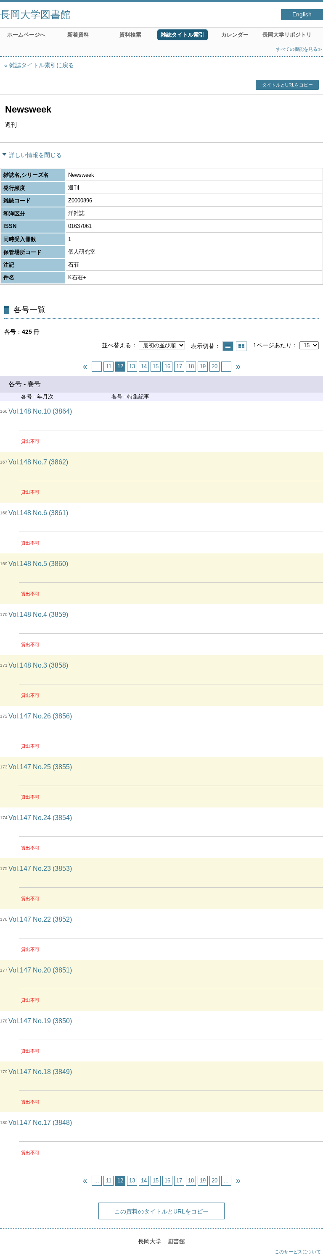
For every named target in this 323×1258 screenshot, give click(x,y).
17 (179, 366)
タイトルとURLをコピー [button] (287, 84)
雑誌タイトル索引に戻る (41, 65)
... (96, 366)
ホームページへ (26, 34)
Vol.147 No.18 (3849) (40, 1071)
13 (132, 366)
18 (191, 366)
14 (144, 366)
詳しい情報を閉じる (35, 155)
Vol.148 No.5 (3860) (38, 563)
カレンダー (235, 34)
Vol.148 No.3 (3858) (38, 665)
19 (203, 366)
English (302, 14)
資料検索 (130, 34)
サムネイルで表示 (241, 346)
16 (167, 366)
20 (214, 366)
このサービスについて (298, 1251)
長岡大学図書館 (35, 14)
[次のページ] (238, 367)
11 (108, 366)
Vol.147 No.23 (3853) (40, 868)
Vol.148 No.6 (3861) (38, 512)
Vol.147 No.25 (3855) (40, 767)
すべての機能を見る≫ (299, 49)
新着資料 (78, 34)
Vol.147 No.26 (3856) (40, 716)
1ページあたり (272, 345)
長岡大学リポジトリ (287, 34)
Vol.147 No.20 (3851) (40, 970)
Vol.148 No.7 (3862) (38, 462)
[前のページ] (85, 367)
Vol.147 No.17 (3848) (40, 1122)
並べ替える (116, 345)
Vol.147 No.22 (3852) (40, 919)
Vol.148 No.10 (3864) (40, 411)
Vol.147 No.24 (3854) (40, 817)
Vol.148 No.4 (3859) (38, 614)
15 (156, 366)
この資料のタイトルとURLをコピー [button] (161, 1211)
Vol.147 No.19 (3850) (40, 1021)
